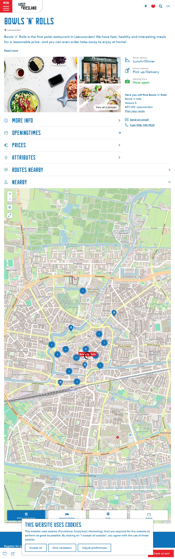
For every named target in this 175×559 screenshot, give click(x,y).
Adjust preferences (94, 547)
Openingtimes (26, 132)
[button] (114, 314)
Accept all (35, 547)
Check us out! (161, 553)
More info (22, 120)
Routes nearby (27, 169)
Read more (11, 50)
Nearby (19, 182)
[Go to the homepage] (27, 6)
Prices (19, 145)
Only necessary (62, 547)
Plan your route (135, 111)
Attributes (24, 157)
